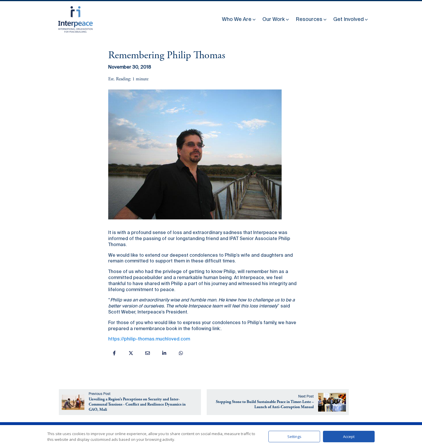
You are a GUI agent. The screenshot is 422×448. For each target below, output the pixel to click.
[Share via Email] (148, 353)
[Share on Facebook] (114, 353)
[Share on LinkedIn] (164, 353)
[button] (239, 18)
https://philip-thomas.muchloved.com (149, 339)
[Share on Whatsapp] (181, 353)
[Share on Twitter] (131, 353)
